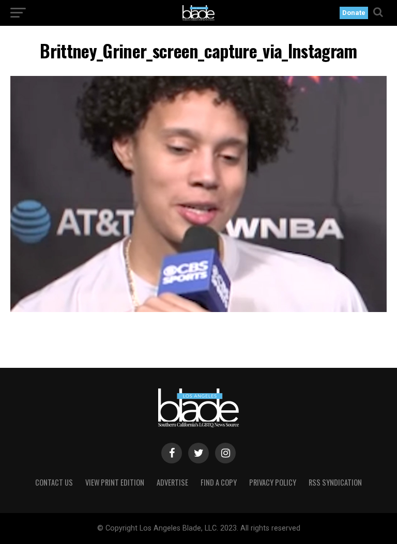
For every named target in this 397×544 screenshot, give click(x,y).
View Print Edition (114, 482)
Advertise (172, 482)
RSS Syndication (335, 482)
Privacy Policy (272, 482)
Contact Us (54, 482)
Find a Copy (219, 482)
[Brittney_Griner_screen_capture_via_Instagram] (198, 309)
